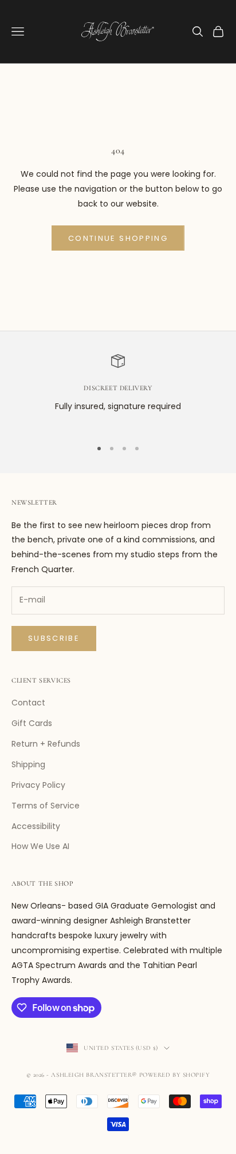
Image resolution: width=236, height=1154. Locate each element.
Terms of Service (45, 805)
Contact (28, 702)
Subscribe (54, 638)
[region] (118, 391)
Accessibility (35, 826)
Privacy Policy (38, 785)
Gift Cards (31, 723)
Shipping (28, 764)
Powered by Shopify (174, 1074)
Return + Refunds (45, 743)
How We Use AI (40, 846)
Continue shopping (118, 238)
